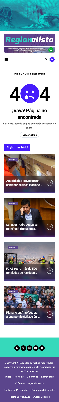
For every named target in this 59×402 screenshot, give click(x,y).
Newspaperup (47, 366)
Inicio (8, 376)
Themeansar (31, 371)
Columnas (32, 376)
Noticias (13, 159)
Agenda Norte (36, 383)
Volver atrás (29, 134)
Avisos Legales (41, 396)
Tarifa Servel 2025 (19, 396)
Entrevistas (47, 376)
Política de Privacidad (16, 389)
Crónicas (20, 383)
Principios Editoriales (43, 389)
